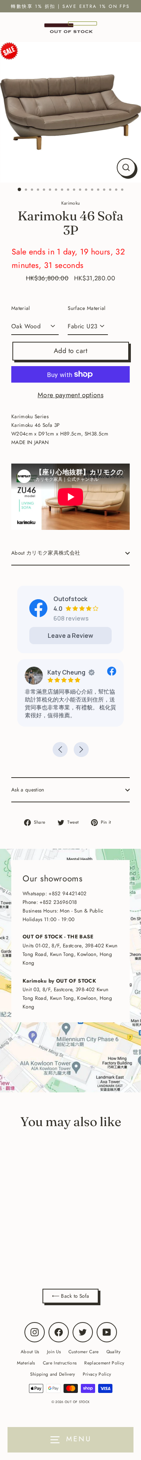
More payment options (70, 395)
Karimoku (53, 1245)
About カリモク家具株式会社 (45, 552)
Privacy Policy (97, 1374)
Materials (26, 1363)
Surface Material (86, 308)
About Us (30, 1351)
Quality (113, 1351)
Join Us (54, 1351)
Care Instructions (60, 1363)
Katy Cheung (66, 672)
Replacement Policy (104, 1363)
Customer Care (83, 1351)
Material (20, 308)
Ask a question (27, 789)
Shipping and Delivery (52, 1374)
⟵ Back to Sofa (70, 1296)
